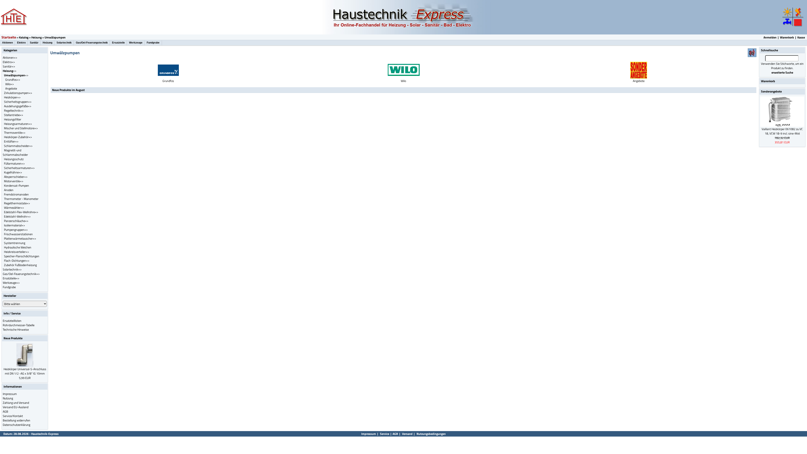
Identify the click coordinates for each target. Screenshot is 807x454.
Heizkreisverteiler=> (16, 251)
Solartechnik (64, 42)
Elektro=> (9, 62)
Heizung (36, 37)
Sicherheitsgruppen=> (18, 101)
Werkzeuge (135, 42)
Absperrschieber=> (16, 176)
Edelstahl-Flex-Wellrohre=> (21, 212)
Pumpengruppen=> (16, 229)
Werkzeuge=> (11, 282)
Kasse (801, 37)
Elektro (21, 42)
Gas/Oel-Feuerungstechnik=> (21, 274)
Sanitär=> (9, 66)
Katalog (23, 37)
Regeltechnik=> (14, 110)
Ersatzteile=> (11, 278)
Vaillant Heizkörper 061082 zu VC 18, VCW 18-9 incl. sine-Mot (782, 131)
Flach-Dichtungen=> (16, 260)
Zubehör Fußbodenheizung (20, 265)
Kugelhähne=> (13, 172)
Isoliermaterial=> (14, 225)
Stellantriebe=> (13, 115)
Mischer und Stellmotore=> (21, 128)
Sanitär (34, 42)
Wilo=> (9, 84)
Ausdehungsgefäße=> (17, 106)
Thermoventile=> (14, 132)
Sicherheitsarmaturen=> (19, 168)
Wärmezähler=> (14, 207)
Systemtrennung (14, 243)
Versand (407, 434)
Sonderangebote (771, 91)
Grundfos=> (12, 79)
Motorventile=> (13, 181)
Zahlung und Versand (16, 402)
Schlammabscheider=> (18, 146)
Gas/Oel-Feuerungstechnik (92, 42)
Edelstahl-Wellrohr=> (17, 216)
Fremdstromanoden (16, 194)
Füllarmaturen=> (14, 163)
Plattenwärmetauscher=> (20, 238)
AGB (5, 411)
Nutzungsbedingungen (431, 434)
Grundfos (168, 81)
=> (9, 71)
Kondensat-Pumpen (16, 185)
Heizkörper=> (12, 97)
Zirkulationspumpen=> (18, 93)
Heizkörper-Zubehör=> (18, 137)
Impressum (10, 394)
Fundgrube (153, 42)
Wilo (403, 81)
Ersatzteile (118, 42)
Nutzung (8, 398)
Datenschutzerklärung (16, 424)
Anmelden (770, 37)
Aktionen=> (10, 57)
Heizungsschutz (14, 159)
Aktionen (7, 42)
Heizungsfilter (12, 119)
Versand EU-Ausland (15, 407)
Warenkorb (787, 37)
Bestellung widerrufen (16, 420)
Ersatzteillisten (12, 320)
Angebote (11, 88)
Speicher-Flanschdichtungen (21, 256)
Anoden (8, 190)
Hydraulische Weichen (17, 247)
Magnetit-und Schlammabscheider (15, 152)
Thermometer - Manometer (21, 199)
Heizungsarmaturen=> (18, 123)
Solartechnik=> (12, 269)
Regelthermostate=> (17, 203)
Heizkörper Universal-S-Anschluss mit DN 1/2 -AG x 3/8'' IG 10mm (25, 371)
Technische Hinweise (16, 329)
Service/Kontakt (13, 416)
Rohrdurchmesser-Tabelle (18, 325)
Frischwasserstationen (18, 234)
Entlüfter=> (11, 141)
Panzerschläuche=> (16, 221)
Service (384, 434)
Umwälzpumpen (55, 37)
